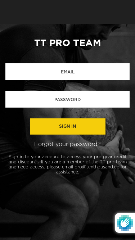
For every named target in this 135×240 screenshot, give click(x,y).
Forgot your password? (67, 144)
